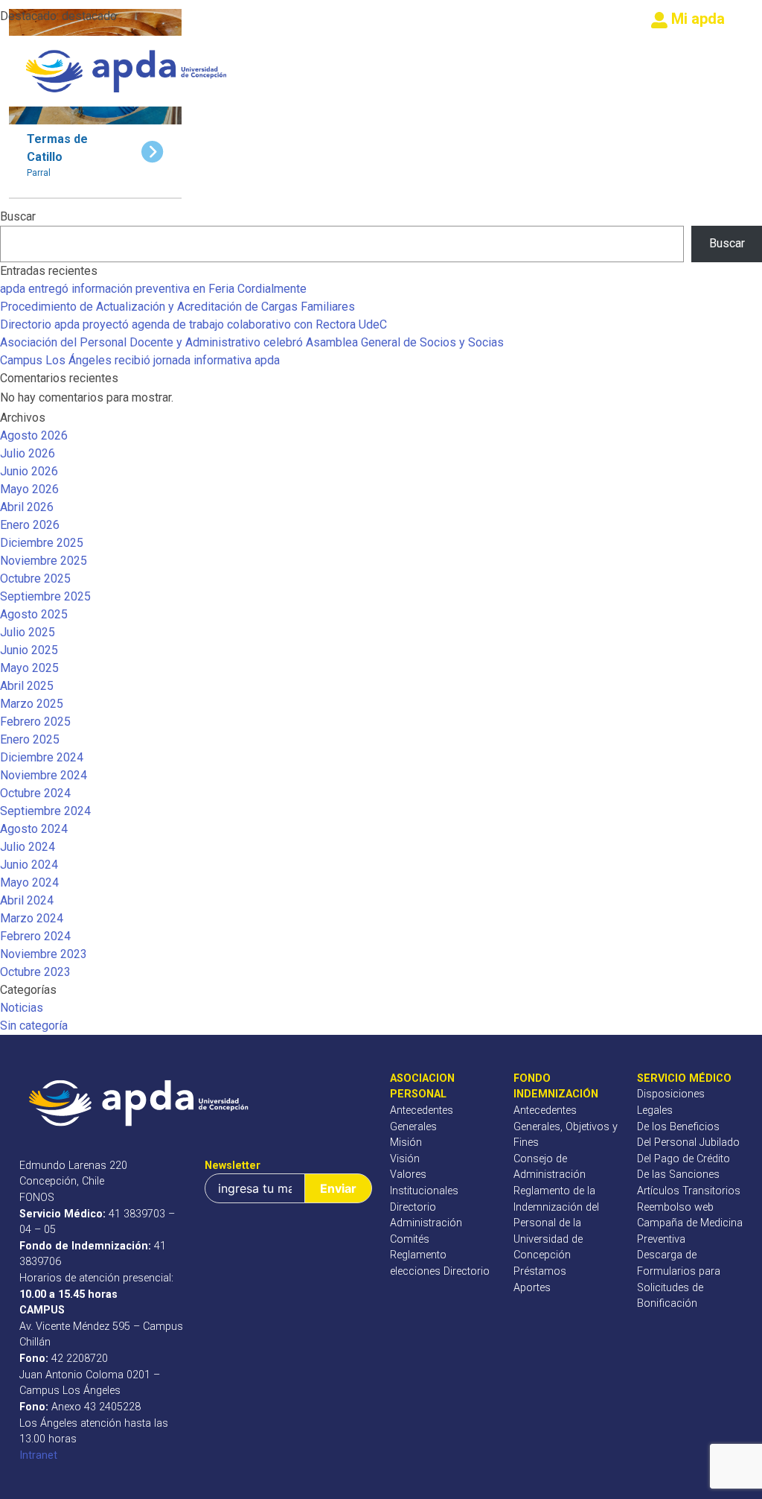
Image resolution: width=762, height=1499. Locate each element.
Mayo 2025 (29, 668)
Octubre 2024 (35, 793)
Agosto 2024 (34, 829)
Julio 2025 (27, 632)
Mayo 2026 (29, 489)
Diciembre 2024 (41, 757)
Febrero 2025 (35, 721)
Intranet (38, 1455)
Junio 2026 (29, 471)
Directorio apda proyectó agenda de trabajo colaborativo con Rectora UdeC (193, 324)
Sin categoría (34, 1025)
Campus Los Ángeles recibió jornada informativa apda (140, 360)
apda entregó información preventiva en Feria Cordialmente (153, 289)
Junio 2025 (29, 650)
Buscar (18, 216)
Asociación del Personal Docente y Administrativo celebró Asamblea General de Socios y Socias (252, 342)
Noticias (21, 1008)
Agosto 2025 (34, 614)
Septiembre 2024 (45, 811)
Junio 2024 (29, 865)
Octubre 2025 (35, 578)
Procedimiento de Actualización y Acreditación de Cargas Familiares (177, 307)
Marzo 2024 (31, 918)
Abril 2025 (27, 686)
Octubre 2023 (35, 972)
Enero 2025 (30, 739)
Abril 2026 (27, 507)
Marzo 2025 (31, 704)
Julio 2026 (27, 453)
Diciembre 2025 (41, 543)
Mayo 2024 (29, 882)
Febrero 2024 (35, 936)
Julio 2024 (27, 847)
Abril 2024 (27, 900)
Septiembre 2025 (45, 596)
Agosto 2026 (34, 435)
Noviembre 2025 (43, 561)
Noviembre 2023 (43, 954)
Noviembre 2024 (43, 775)
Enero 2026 (30, 525)
